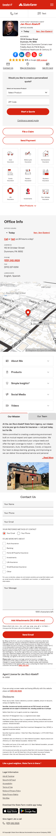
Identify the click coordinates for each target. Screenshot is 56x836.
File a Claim (28, 131)
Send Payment (28, 140)
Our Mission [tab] (14, 416)
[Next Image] (44, 476)
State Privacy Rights (10, 794)
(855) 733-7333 (24, 665)
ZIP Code (12, 102)
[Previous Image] (12, 476)
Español (6, 5)
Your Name (9, 504)
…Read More (47, 458)
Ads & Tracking (8, 776)
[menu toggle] (52, 5)
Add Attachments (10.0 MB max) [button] (28, 620)
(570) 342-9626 (12, 260)
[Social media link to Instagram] (28, 54)
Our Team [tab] (42, 416)
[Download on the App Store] (10, 811)
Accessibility (7, 784)
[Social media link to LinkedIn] (21, 54)
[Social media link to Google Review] (40, 54)
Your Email (9, 522)
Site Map (6, 798)
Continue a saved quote (28, 120)
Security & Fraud (9, 780)
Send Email (28, 635)
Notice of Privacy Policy (12, 791)
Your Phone (9, 513)
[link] (28, 4)
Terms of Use (8, 787)
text (13, 239)
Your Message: (10, 588)
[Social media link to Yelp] (34, 54)
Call (6, 239)
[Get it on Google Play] (28, 811)
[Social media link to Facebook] (15, 54)
